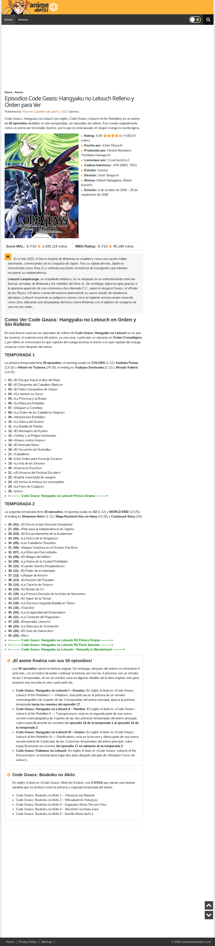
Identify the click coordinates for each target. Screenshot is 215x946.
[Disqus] (74, 879)
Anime (19, 92)
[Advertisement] (74, 57)
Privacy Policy (27, 941)
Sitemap (46, 941)
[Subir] (209, 905)
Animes (23, 19)
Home (8, 19)
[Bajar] (209, 915)
